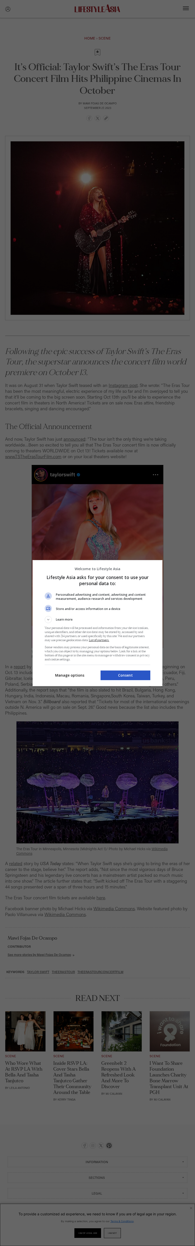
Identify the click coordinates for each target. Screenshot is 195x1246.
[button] (97, 619)
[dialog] (97, 623)
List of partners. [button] (99, 640)
